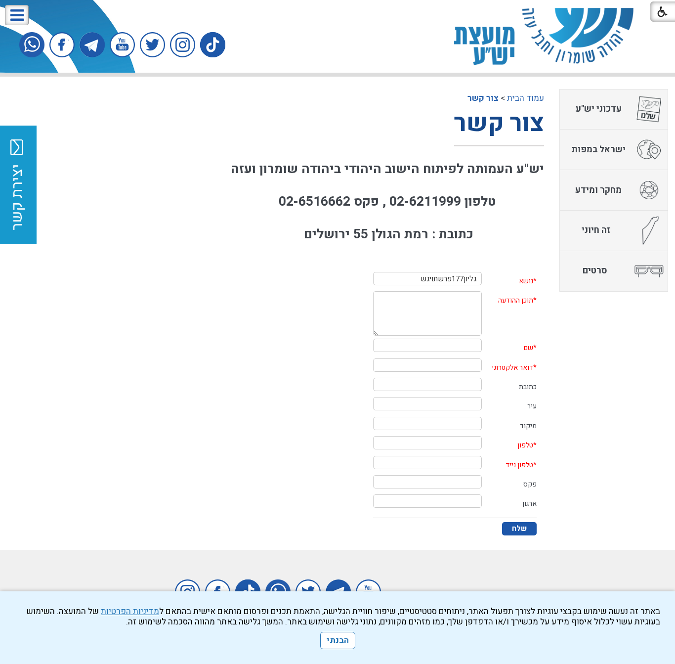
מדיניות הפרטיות (130, 611)
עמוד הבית (525, 98)
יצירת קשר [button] (17, 197)
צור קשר (483, 98)
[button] (17, 15)
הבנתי (338, 640)
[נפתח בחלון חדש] (212, 44)
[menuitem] (613, 109)
